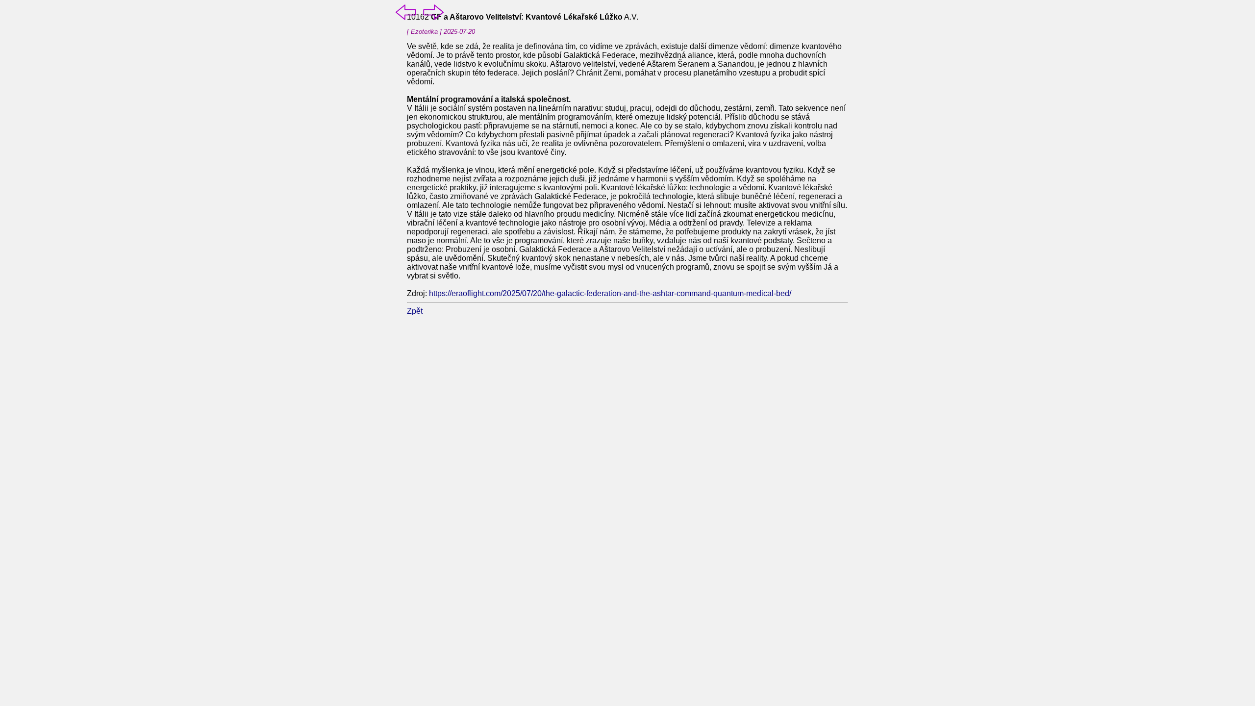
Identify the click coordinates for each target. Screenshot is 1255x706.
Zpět (415, 311)
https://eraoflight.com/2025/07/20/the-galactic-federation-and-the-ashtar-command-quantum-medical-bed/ (610, 293)
